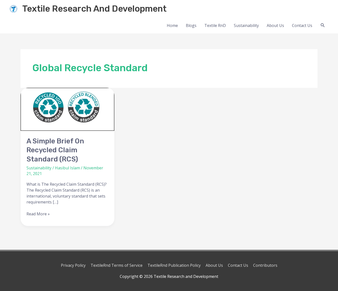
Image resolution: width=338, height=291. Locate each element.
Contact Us (302, 25)
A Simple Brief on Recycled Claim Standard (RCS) (55, 150)
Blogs (191, 25)
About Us (275, 25)
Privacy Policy (73, 265)
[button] (322, 25)
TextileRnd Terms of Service (117, 265)
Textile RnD (215, 25)
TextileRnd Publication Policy (174, 265)
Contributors (265, 265)
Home (172, 25)
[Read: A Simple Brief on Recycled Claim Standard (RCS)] (67, 109)
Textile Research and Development (94, 8)
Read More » (38, 214)
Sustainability (246, 25)
